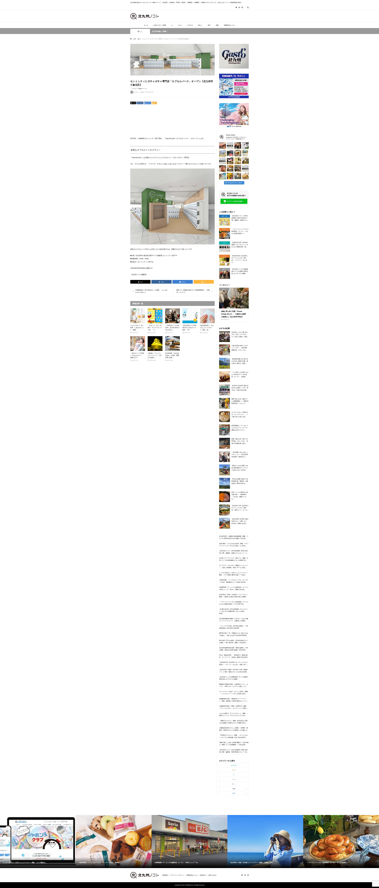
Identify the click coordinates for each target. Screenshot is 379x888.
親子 (209, 25)
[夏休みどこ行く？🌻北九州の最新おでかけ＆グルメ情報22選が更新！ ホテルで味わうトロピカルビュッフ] (245, 168)
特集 (217, 25)
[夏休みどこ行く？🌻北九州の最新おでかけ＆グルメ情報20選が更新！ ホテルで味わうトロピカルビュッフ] (222, 160)
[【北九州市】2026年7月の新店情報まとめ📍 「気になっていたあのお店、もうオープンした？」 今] (222, 145)
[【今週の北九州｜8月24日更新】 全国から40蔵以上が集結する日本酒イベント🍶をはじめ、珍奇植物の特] (230, 145)
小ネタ (234, 779)
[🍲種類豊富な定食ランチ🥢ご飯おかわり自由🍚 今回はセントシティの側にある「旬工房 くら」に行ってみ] (230, 168)
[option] (38, 841)
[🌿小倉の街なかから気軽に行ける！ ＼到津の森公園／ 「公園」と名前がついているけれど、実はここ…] (245, 145)
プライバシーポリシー (177, 875)
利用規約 (165, 875)
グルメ (180, 25)
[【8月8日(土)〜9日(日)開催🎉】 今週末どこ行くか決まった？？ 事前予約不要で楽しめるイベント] (222, 176)
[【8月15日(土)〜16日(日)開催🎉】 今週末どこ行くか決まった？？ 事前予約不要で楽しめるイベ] (230, 160)
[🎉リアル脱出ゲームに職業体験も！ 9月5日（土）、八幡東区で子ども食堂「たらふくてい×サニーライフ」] (230, 176)
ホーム (146, 25)
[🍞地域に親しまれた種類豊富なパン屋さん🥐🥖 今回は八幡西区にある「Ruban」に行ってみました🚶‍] (237, 176)
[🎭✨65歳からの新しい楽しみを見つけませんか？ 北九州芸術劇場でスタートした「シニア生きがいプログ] (237, 145)
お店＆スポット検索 (159, 25)
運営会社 (203, 875)
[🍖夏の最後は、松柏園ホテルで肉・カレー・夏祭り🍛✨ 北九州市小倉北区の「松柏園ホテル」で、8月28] (222, 168)
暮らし (200, 25)
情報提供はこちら (229, 25)
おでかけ (190, 25)
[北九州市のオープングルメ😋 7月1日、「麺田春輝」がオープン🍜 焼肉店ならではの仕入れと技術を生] (237, 153)
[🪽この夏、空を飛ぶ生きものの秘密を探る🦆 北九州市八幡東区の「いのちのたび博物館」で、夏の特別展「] (237, 168)
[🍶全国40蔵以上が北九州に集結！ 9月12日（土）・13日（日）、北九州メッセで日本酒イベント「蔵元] (237, 160)
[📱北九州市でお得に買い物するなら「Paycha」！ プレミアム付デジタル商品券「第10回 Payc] (245, 153)
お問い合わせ (212, 875)
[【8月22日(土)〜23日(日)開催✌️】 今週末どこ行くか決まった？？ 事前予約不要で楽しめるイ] (222, 153)
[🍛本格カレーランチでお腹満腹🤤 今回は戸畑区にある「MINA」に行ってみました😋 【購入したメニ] (245, 160)
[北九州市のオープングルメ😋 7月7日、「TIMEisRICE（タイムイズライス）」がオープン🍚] (245, 176)
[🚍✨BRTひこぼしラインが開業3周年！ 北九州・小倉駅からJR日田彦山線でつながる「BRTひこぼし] (230, 153)
